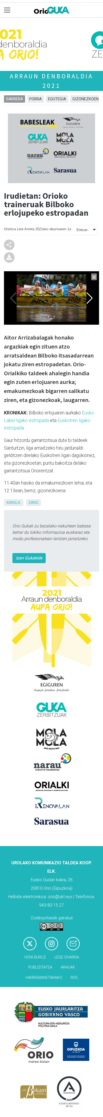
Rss (74, 977)
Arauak (68, 967)
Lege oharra (66, 957)
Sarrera (14, 99)
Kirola (13, 502)
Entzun (82, 230)
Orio (33, 502)
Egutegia (57, 99)
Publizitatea (40, 967)
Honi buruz (35, 957)
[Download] (9, 257)
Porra (35, 99)
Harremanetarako (44, 977)
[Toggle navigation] (7, 10)
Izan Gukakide (29, 557)
